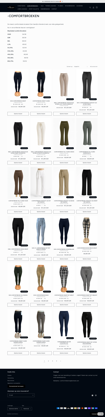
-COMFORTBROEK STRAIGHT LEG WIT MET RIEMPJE (41, 201)
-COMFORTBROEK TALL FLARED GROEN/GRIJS (87, 152)
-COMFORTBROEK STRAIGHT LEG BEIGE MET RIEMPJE (64, 201)
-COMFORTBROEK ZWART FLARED (41, 101)
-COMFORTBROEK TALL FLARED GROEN (64, 151)
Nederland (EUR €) (13, 408)
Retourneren (11, 380)
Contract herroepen (97, 414)
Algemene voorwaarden (14, 383)
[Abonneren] (32, 395)
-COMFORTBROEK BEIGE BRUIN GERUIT (87, 248)
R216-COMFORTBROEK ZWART (18, 101)
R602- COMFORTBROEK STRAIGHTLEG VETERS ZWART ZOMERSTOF (18, 152)
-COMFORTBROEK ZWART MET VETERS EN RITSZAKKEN (87, 343)
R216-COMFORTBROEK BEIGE (41, 295)
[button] (33, 5)
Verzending (11, 378)
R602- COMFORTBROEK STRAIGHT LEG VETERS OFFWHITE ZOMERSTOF (41, 152)
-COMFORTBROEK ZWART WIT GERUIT (64, 295)
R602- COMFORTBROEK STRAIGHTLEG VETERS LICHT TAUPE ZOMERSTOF (64, 103)
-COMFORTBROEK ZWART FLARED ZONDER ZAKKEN (18, 341)
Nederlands (26, 408)
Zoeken (10, 375)
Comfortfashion (14, 413)
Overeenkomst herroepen (16, 386)
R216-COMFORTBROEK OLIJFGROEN (18, 295)
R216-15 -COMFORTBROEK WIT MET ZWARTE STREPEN (41, 248)
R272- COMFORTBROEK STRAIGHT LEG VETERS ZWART (87, 103)
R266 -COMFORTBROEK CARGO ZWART (18, 249)
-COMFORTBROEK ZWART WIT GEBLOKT (87, 295)
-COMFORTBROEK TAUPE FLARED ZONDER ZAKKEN (41, 341)
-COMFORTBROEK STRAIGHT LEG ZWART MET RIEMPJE (86, 201)
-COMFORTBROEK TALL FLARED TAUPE (18, 200)
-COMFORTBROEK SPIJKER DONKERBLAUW (64, 342)
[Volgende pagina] (60, 361)
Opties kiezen (18, 113)
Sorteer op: (70, 66)
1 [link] (44, 361)
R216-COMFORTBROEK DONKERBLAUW (64, 249)
